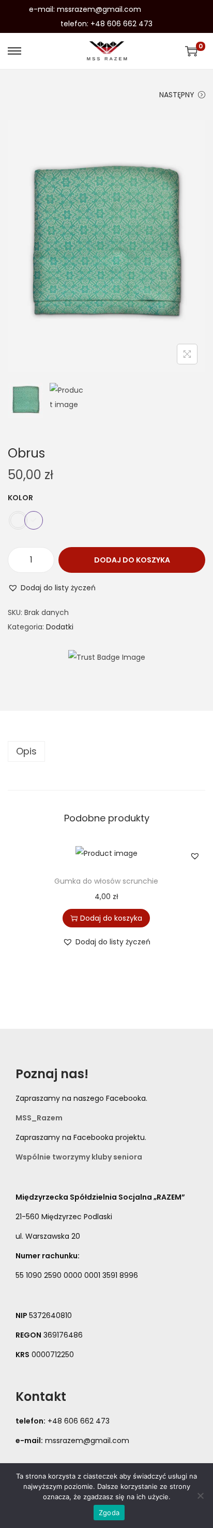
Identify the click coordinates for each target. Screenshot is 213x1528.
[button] (52, 588)
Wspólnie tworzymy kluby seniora (79, 1157)
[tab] (106, 751)
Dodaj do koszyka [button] (111, 918)
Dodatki (59, 627)
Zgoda (109, 1512)
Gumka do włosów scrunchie (106, 881)
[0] (191, 51)
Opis (26, 751)
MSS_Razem (39, 1118)
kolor (20, 498)
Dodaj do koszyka (132, 560)
